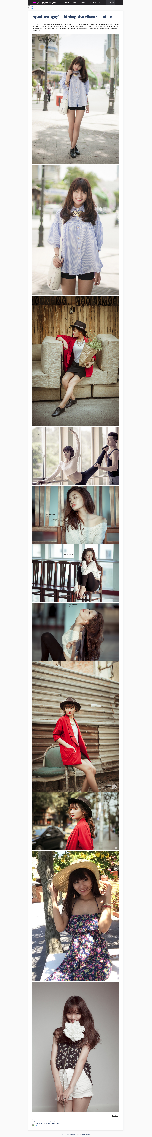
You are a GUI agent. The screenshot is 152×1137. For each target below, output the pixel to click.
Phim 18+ (83, 2)
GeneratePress (85, 1134)
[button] (117, 2)
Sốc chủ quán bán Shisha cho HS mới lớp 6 (45, 1122)
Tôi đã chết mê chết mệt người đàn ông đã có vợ (47, 1123)
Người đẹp (111, 2)
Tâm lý (101, 2)
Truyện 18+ (75, 2)
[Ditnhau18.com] (44, 2)
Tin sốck (92, 2)
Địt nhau (66, 2)
